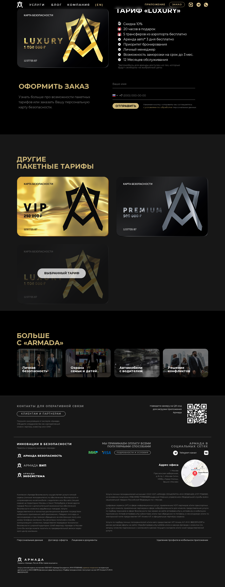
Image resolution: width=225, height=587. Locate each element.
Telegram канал (188, 452)
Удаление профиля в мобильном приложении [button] (182, 540)
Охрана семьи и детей (84, 369)
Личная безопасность (34, 369)
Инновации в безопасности (44, 444)
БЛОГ (56, 4)
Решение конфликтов (179, 369)
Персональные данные (30, 540)
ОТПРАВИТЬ (125, 106)
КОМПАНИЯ (78, 4)
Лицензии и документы (84, 540)
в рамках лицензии (90, 568)
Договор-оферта (58, 540)
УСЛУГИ (37, 4)
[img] (39, 363)
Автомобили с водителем (131, 369)
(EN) (99, 4)
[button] (177, 4)
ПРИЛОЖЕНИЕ (155, 4)
